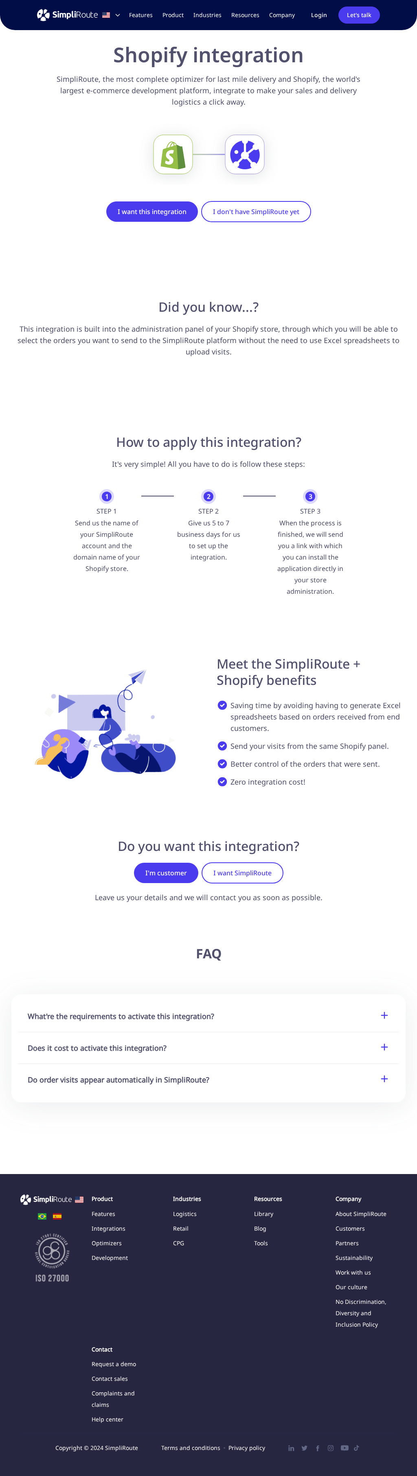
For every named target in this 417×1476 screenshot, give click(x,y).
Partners (347, 1243)
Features (141, 15)
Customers (350, 1228)
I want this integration (152, 211)
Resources (245, 15)
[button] (173, 15)
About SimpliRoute (361, 1214)
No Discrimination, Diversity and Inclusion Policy (361, 1313)
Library (263, 1214)
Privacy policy (246, 1448)
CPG (178, 1243)
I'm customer (166, 872)
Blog (260, 1228)
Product (173, 15)
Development (110, 1258)
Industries (207, 15)
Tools (261, 1243)
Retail (181, 1228)
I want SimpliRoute (242, 872)
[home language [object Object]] (42, 1216)
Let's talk (359, 15)
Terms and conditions (190, 1448)
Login (319, 15)
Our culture (351, 1287)
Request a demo (114, 1364)
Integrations (108, 1228)
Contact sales (110, 1378)
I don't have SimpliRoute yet (256, 211)
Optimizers (107, 1243)
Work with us (353, 1272)
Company (282, 15)
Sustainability (354, 1258)
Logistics (185, 1214)
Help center (107, 1419)
